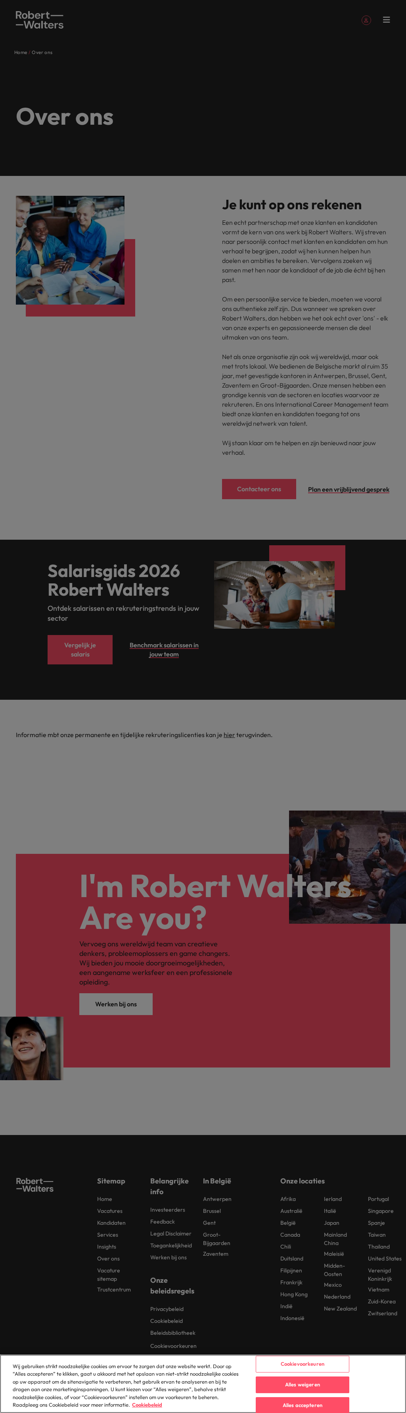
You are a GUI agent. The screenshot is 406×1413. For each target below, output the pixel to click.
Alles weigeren (302, 1384)
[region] (203, 1384)
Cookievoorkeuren (302, 1364)
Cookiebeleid (147, 1404)
